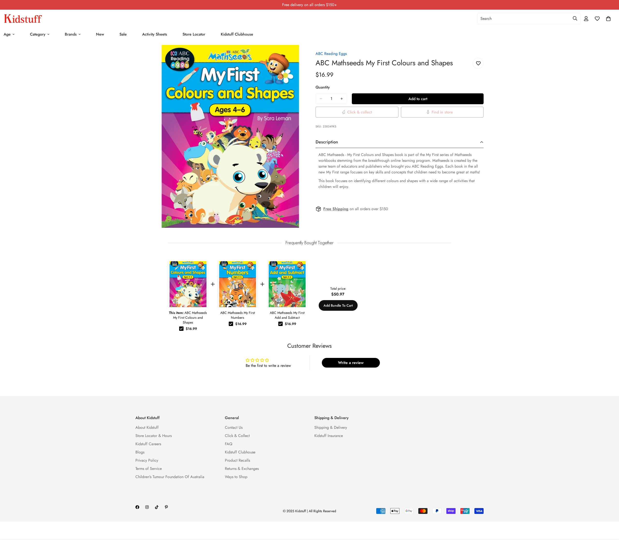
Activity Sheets (154, 34)
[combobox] (529, 18)
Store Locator (194, 34)
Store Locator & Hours (153, 435)
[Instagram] (147, 507)
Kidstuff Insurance (328, 435)
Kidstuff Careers (148, 444)
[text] (309, 242)
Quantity (323, 87)
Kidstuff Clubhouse (237, 34)
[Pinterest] (166, 507)
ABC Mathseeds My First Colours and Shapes (188, 317)
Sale (123, 34)
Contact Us (234, 427)
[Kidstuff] (23, 19)
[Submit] (575, 18)
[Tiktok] (157, 507)
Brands (71, 34)
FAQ (228, 444)
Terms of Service (148, 468)
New (100, 34)
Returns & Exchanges (242, 468)
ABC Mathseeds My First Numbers (237, 315)
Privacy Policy (146, 460)
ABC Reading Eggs (331, 53)
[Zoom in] (299, 55)
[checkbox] (181, 328)
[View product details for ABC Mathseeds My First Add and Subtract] (287, 284)
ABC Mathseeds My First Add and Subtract (287, 315)
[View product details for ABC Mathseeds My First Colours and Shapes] (188, 284)
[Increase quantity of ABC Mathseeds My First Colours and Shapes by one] (342, 98)
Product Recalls (237, 460)
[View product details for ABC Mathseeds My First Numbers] (238, 284)
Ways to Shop (236, 477)
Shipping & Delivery (330, 427)
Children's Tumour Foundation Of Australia (169, 477)
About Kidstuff (147, 427)
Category (37, 34)
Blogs (139, 452)
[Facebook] (137, 507)
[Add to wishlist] (478, 63)
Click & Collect (237, 435)
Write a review (351, 362)
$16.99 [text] (191, 328)
